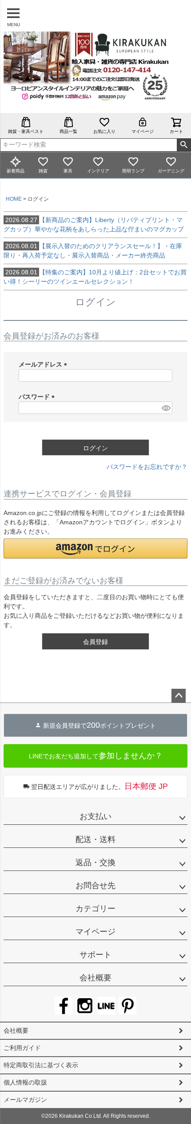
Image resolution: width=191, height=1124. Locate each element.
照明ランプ (133, 170)
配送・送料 (95, 839)
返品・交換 (95, 862)
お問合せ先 (95, 885)
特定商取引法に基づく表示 (41, 1065)
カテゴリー (95, 908)
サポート (95, 954)
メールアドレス (44, 364)
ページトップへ (178, 696)
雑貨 (43, 170)
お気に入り (104, 131)
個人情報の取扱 (25, 1082)
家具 (68, 170)
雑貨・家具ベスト (26, 131)
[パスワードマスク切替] (165, 408)
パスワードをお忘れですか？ (147, 466)
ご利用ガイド (22, 1047)
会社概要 (95, 977)
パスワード (38, 396)
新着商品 (15, 170)
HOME (14, 199)
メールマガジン (25, 1099)
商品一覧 (68, 131)
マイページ (142, 131)
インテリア (98, 170)
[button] (95, 548)
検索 (184, 145)
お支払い (95, 816)
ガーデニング (171, 170)
